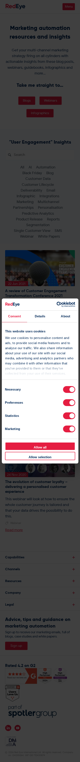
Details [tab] (40, 316)
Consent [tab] (14, 316)
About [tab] (65, 316)
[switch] (69, 402)
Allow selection (40, 457)
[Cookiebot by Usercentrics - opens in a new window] (57, 304)
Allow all (40, 447)
